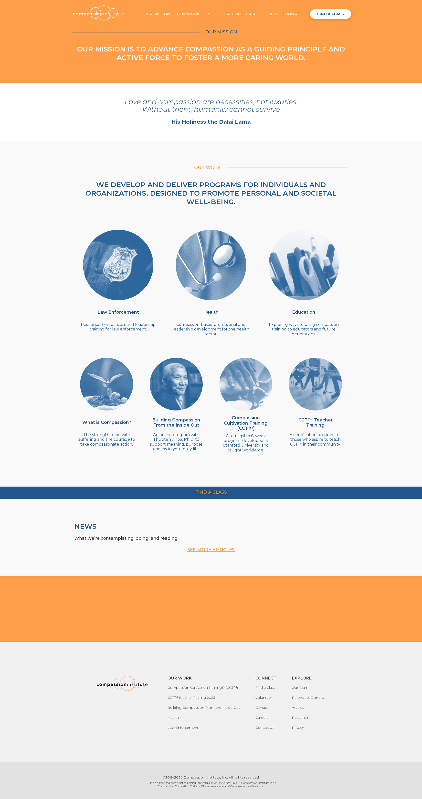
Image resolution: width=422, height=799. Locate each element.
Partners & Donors (308, 697)
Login (271, 13)
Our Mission (157, 13)
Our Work (188, 13)
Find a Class (265, 687)
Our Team (300, 687)
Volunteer (263, 697)
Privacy (298, 727)
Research (300, 717)
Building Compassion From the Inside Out (204, 707)
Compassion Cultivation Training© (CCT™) (203, 687)
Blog (211, 13)
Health (173, 717)
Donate (293, 13)
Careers (261, 717)
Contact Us (264, 727)
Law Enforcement (183, 727)
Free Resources (241, 13)
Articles (298, 707)
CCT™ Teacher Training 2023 (191, 697)
